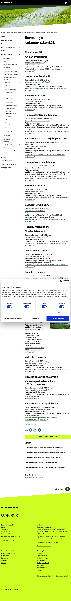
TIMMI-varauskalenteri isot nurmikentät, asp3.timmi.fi (44, 448)
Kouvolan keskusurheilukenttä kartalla (37, 121)
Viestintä (39, 570)
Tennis (7, 119)
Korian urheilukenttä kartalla (34, 101)
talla (47, 82)
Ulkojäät (7, 128)
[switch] (26, 306)
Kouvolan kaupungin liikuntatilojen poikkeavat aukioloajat (45, 467)
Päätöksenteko (41, 560)
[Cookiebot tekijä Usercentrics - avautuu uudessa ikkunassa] (61, 281)
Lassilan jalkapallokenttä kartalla (35, 146)
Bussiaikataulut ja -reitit (8, 553)
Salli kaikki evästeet (58, 318)
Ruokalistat (4, 558)
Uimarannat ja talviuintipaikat (9, 124)
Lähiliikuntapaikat (10, 108)
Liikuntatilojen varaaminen (11, 74)
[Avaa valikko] (68, 3)
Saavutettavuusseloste (44, 546)
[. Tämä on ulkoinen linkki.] (35, 430)
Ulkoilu (4, 147)
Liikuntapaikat (29, 32)
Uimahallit (4, 560)
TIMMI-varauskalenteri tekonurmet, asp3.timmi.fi (43, 457)
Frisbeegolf (8, 96)
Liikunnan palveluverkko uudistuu (9, 152)
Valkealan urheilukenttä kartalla (35, 211)
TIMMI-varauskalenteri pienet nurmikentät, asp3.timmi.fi (45, 452)
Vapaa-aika (9, 32)
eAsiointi (39, 553)
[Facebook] (30, 430)
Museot (3, 157)
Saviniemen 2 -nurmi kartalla (34, 191)
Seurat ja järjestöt (7, 144)
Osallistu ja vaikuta (42, 558)
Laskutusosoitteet (42, 555)
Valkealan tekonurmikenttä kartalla (36, 363)
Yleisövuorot (7, 135)
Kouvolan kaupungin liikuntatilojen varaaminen (42, 462)
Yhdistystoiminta (6, 168)
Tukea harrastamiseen (8, 164)
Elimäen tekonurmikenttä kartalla (35, 237)
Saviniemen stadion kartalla (34, 323)
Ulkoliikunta (37, 32)
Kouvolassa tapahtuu (8, 47)
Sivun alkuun (59, 489)
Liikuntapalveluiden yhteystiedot (8, 140)
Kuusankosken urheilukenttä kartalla (37, 168)
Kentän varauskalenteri (32, 398)
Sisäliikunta (7, 82)
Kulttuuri (4, 51)
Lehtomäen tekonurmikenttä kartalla (36, 256)
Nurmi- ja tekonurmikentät (10, 112)
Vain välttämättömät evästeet (13, 318)
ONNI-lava (4, 37)
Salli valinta (35, 318)
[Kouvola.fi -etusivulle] (10, 508)
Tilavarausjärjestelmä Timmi (10, 78)
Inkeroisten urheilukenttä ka (34, 82)
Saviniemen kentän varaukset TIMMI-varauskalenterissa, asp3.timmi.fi (34, 350)
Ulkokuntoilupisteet (10, 89)
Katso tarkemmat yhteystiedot (10, 537)
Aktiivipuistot (6, 58)
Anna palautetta (48, 437)
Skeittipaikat (8, 116)
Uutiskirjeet (40, 565)
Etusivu (3, 32)
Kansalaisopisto (6, 40)
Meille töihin (5, 555)
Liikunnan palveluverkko (10, 71)
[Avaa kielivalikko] (66, 3)
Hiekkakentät (9, 99)
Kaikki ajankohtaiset (43, 563)
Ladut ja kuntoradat (11, 105)
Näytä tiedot (62, 313)
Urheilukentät (9, 131)
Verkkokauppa (41, 568)
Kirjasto (3, 44)
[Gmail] (39, 430)
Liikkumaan (6, 61)
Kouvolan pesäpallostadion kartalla (36, 390)
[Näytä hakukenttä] (62, 3)
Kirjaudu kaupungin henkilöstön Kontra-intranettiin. (52, 576)
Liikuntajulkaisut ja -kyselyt (10, 64)
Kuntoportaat (9, 102)
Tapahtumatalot (6, 161)
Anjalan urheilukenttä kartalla (34, 63)
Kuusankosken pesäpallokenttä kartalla (37, 409)
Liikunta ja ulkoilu (19, 32)
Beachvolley (8, 92)
